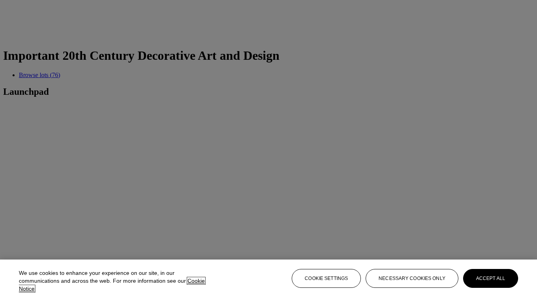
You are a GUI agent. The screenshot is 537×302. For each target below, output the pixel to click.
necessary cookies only (412, 278)
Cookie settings (326, 278)
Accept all (490, 278)
